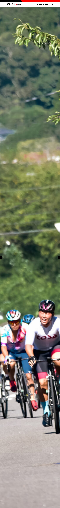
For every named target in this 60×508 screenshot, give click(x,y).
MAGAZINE (46, 4)
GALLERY (52, 4)
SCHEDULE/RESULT (39, 4)
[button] (59, 257)
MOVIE (49, 4)
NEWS (43, 4)
